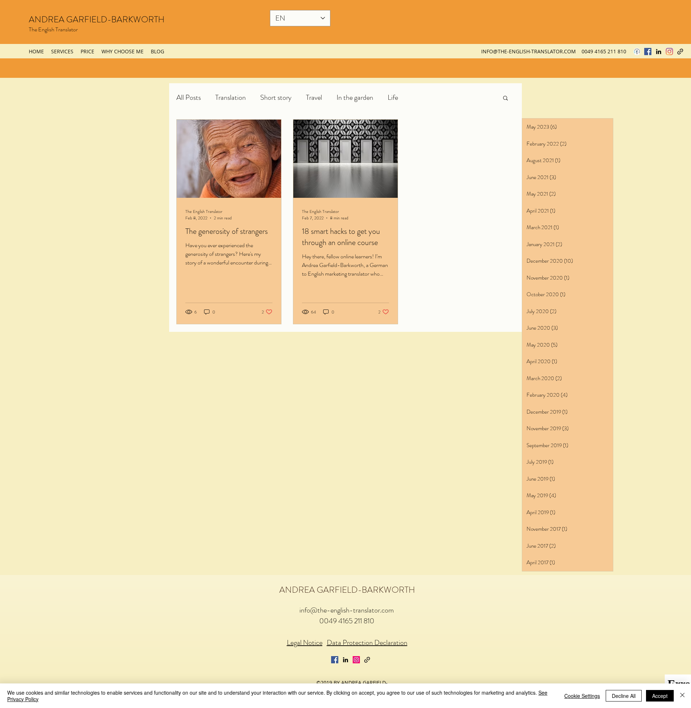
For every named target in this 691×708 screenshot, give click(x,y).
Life (393, 97)
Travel (314, 97)
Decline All (624, 695)
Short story (276, 97)
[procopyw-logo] (637, 51)
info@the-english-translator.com (346, 610)
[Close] (682, 695)
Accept (660, 695)
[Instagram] (669, 51)
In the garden (355, 97)
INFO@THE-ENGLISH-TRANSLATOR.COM (528, 51)
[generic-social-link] (680, 51)
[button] (505, 98)
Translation (230, 97)
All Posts (188, 97)
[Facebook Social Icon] (647, 51)
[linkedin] (658, 51)
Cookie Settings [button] (582, 695)
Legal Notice (304, 642)
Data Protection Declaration (367, 642)
